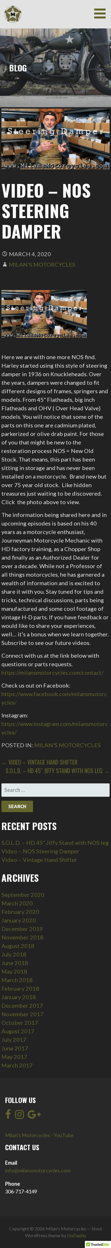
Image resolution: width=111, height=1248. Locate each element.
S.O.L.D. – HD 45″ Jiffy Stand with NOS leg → (58, 770)
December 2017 (22, 1005)
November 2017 (22, 1014)
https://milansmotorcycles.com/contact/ (52, 672)
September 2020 (22, 894)
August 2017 (17, 1031)
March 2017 (17, 1065)
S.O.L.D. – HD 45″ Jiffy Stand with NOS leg (55, 842)
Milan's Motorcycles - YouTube (39, 1135)
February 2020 (20, 911)
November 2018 (22, 937)
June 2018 (14, 962)
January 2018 (18, 997)
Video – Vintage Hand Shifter (39, 859)
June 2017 (14, 1048)
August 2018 (17, 945)
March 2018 (17, 979)
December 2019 (22, 928)
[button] (102, 13)
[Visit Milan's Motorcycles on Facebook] (8, 1116)
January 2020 (18, 920)
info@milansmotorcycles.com (37, 1170)
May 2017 (14, 1056)
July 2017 (13, 1039)
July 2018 (13, 954)
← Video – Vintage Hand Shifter (39, 762)
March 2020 (17, 903)
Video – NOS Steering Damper (40, 851)
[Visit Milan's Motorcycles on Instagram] (19, 1116)
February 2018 (20, 988)
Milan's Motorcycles (42, 264)
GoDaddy (76, 1235)
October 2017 (19, 1022)
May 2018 (14, 971)
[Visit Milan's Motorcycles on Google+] (34, 1116)
